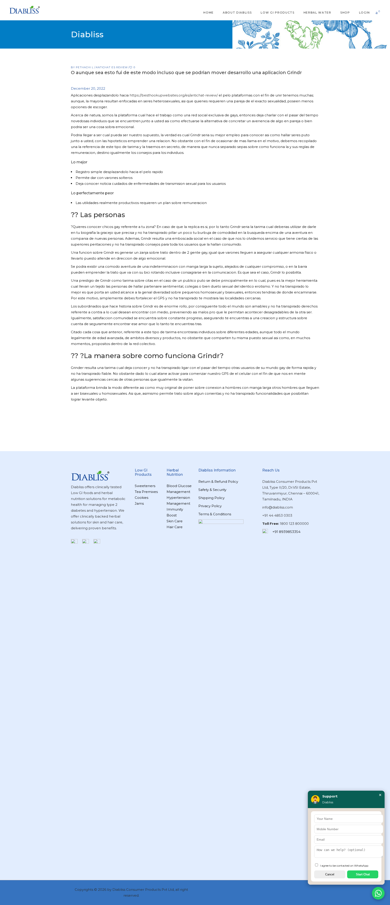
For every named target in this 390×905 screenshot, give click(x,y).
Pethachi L (85, 67)
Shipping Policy (211, 498)
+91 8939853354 (286, 532)
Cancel (329, 874)
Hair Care (175, 527)
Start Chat (363, 874)
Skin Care (175, 521)
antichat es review (112, 67)
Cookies (141, 497)
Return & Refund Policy (218, 481)
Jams (139, 503)
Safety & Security (212, 490)
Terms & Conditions (214, 514)
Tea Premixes (146, 492)
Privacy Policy (210, 506)
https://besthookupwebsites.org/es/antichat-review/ (174, 95)
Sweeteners (145, 486)
